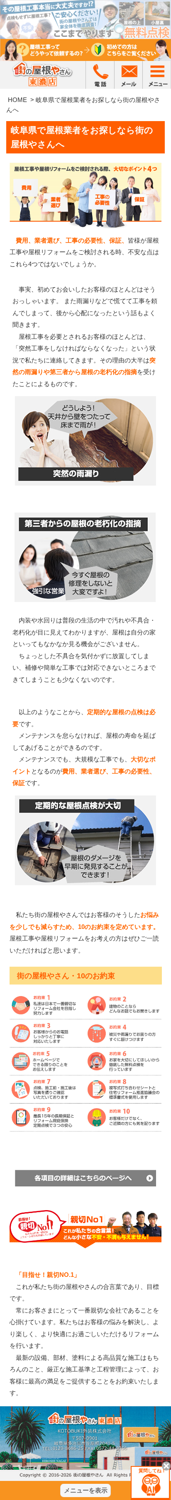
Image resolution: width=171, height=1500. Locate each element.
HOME (17, 99)
